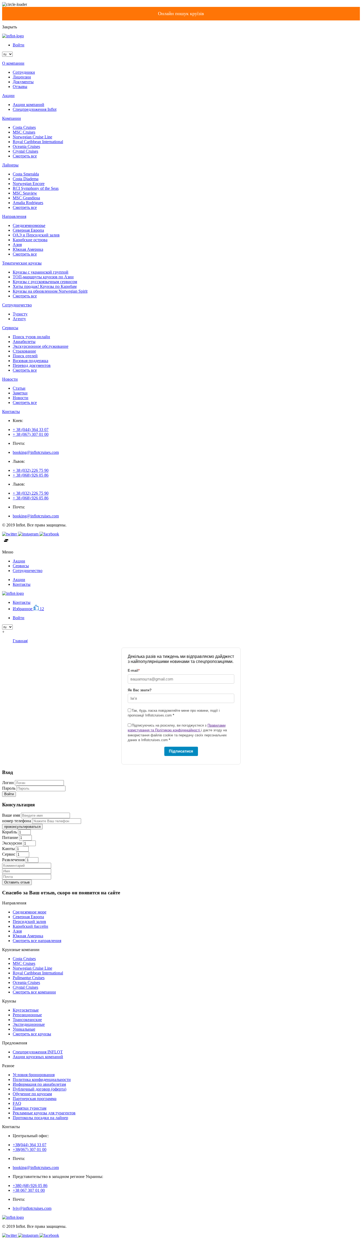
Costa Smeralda (26, 174)
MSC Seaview (25, 193)
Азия (17, 244)
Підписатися (181, 751)
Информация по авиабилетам (39, 1084)
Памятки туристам (29, 1108)
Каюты (8, 848)
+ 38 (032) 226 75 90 (30, 470)
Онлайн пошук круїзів (181, 13)
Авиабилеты (24, 341)
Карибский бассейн (30, 926)
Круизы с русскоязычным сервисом (45, 281)
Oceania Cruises (26, 146)
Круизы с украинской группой (40, 272)
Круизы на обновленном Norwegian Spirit (50, 291)
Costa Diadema (25, 179)
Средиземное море (29, 912)
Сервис (8, 854)
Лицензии (22, 77)
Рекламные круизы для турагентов (44, 1113)
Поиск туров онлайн (31, 337)
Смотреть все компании (34, 992)
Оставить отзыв (17, 882)
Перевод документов (32, 365)
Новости (20, 397)
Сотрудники (24, 72)
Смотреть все (25, 156)
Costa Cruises (24, 127)
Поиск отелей (25, 356)
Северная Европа (28, 230)
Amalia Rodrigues (28, 202)
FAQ (17, 1103)
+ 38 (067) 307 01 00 (30, 434)
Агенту (19, 318)
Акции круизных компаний (38, 1056)
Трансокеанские (27, 1019)
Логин (8, 782)
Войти (18, 45)
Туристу (20, 314)
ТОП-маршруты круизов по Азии (43, 277)
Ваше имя (11, 815)
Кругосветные (26, 1010)
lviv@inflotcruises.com (32, 1208)
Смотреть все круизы (32, 1034)
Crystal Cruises (25, 151)
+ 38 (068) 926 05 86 (30, 475)
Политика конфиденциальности (42, 1079)
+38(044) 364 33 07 (29, 1144)
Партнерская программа (34, 1098)
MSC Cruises (24, 132)
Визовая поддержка (30, 360)
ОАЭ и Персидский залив (36, 235)
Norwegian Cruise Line (32, 137)
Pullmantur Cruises (29, 977)
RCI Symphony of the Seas (36, 188)
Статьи (19, 388)
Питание (10, 837)
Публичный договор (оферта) (39, 1089)
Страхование (24, 351)
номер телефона (16, 821)
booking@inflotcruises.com (36, 452)
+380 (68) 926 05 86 (30, 1185)
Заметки (20, 393)
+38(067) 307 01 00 (29, 1149)
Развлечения (13, 860)
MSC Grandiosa (26, 198)
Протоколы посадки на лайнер (40, 1117)
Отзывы (20, 86)
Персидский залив (29, 921)
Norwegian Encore (29, 183)
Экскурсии (12, 843)
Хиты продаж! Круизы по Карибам (45, 286)
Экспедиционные (29, 1024)
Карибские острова (30, 240)
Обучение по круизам (32, 1094)
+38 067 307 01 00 (29, 1190)
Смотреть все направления (37, 940)
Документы (23, 82)
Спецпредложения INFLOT (38, 1052)
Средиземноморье (29, 225)
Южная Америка (28, 249)
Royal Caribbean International (38, 141)
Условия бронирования (34, 1074)
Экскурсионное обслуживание (40, 346)
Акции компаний (28, 104)
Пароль (8, 788)
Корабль (9, 832)
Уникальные (24, 1029)
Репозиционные (27, 1015)
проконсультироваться (22, 827)
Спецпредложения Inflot (34, 109)
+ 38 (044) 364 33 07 (30, 429)
